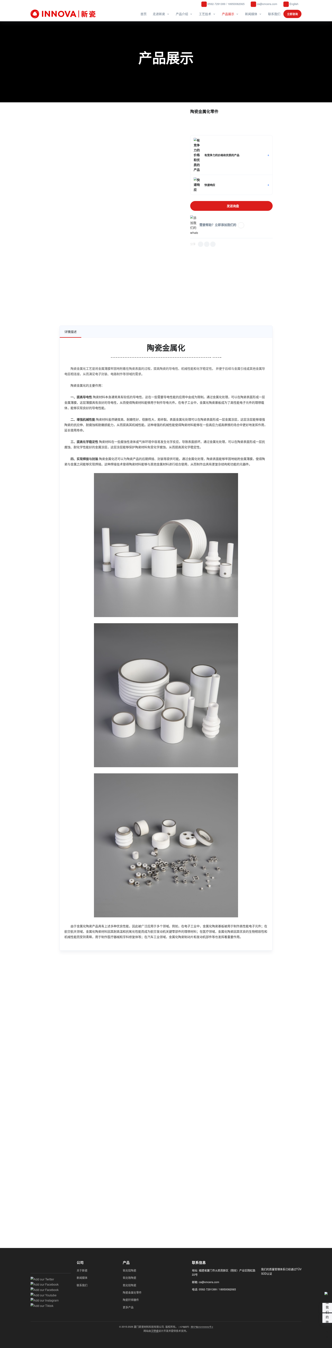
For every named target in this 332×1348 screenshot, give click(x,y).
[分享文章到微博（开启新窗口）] (206, 244)
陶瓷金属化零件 (132, 1292)
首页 (143, 14)
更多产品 (128, 1307)
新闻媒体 (251, 14)
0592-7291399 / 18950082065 (226, 4)
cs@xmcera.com (266, 4)
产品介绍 (182, 14)
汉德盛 (155, 1330)
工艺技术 (205, 14)
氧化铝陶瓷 (129, 1270)
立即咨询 (292, 14)
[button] (231, 155)
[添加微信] (194, 1297)
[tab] (70, 332)
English (293, 4)
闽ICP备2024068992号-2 (202, 1326)
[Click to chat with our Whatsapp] (201, 1297)
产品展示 (228, 14)
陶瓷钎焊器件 (131, 1300)
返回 (49, 112)
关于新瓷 (82, 1270)
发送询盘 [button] (232, 206)
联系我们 (274, 14)
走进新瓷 (159, 14)
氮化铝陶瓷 (129, 1285)
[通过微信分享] (200, 244)
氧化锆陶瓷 (129, 1277)
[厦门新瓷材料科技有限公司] (64, 14)
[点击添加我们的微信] (241, 225)
